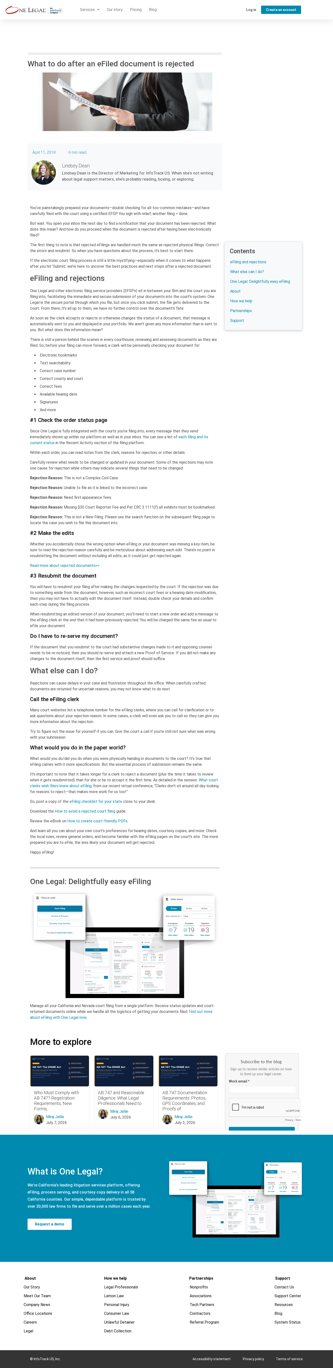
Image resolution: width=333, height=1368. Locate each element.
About (235, 291)
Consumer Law (116, 1313)
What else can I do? (247, 271)
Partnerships (241, 310)
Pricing (136, 9)
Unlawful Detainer (119, 1322)
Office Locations (38, 1313)
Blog (153, 9)
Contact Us (284, 1287)
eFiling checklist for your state (95, 801)
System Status (287, 1322)
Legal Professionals (121, 1287)
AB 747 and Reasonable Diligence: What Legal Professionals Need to (121, 1098)
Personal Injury (116, 1304)
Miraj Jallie (55, 1116)
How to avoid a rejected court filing (85, 811)
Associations (201, 1296)
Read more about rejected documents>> (64, 565)
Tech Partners (202, 1304)
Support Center (287, 1296)
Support (237, 320)
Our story (115, 9)
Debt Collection (117, 1331)
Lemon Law (114, 1296)
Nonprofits (199, 1287)
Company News (37, 1304)
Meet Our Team (37, 1296)
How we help (241, 301)
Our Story (32, 1287)
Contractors (200, 1313)
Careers (30, 1322)
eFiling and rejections (248, 262)
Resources (283, 1304)
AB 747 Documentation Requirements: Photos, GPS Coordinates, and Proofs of (184, 1100)
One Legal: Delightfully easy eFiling (260, 281)
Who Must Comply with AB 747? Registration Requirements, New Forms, (56, 1100)
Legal (28, 1331)
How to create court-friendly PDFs (97, 821)
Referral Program (204, 1322)
